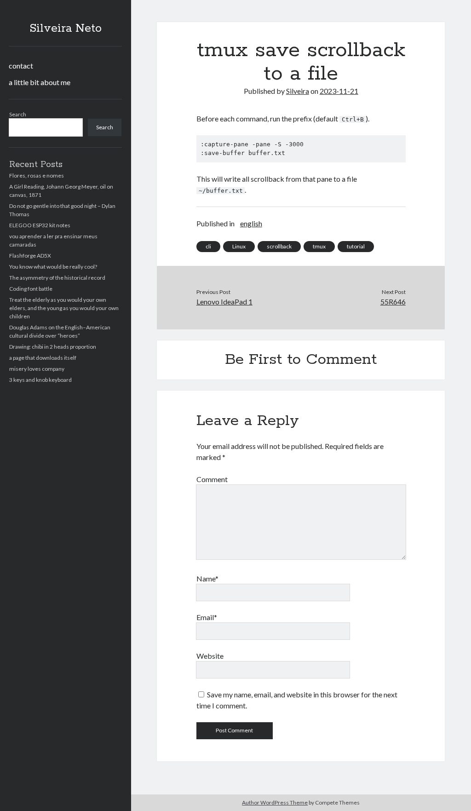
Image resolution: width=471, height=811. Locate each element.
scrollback (279, 246)
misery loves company (36, 368)
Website (210, 655)
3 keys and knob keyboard (40, 379)
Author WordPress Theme (275, 802)
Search (17, 114)
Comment (212, 479)
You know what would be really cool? (53, 266)
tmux (319, 246)
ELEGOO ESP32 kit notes (39, 225)
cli (208, 246)
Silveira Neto (65, 28)
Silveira (297, 90)
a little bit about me (39, 82)
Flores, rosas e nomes (36, 175)
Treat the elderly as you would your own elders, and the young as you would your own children (64, 308)
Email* (206, 617)
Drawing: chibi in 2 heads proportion (52, 346)
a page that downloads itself (42, 357)
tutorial (356, 246)
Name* (207, 578)
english (251, 223)
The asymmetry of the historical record (57, 277)
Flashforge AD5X (30, 255)
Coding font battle (30, 288)
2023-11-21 (339, 90)
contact (21, 65)
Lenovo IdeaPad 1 (224, 301)
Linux (239, 246)
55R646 (393, 301)
